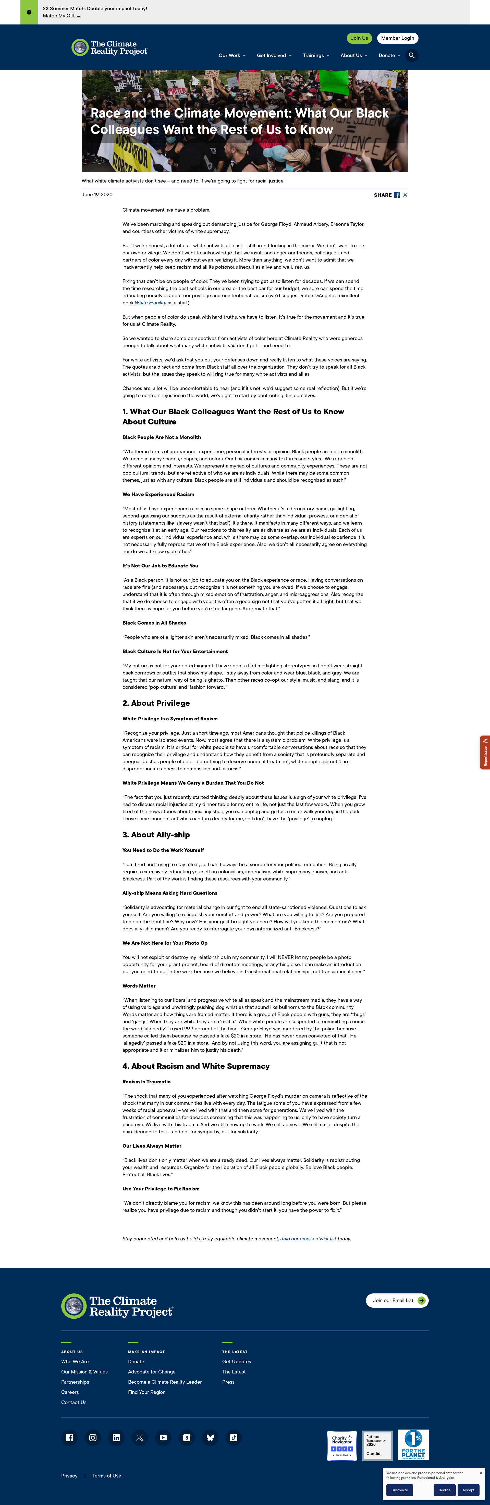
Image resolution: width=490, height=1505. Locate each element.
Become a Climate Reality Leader (165, 1382)
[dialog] (434, 1484)
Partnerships (75, 1382)
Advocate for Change (152, 1372)
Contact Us (74, 1402)
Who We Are (75, 1361)
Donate (136, 1361)
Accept (468, 1490)
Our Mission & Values (84, 1372)
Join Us (359, 38)
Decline (445, 1490)
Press (228, 1382)
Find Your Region (147, 1392)
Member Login (397, 38)
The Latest (234, 1372)
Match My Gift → (62, 15)
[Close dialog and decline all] (481, 1471)
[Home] (109, 47)
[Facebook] (397, 195)
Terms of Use (106, 1476)
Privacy (69, 1476)
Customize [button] (399, 1490)
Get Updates (236, 1361)
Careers (70, 1392)
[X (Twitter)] (405, 195)
